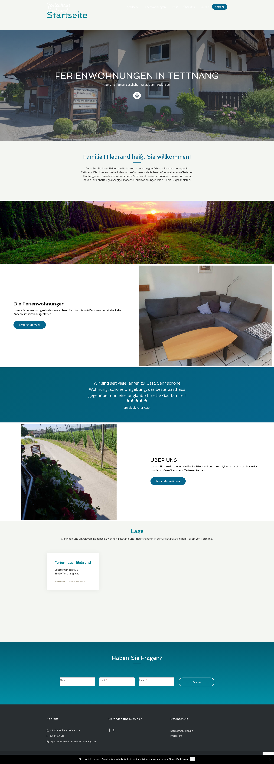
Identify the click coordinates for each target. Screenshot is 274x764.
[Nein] (270, 759)
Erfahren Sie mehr (29, 324)
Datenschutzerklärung (181, 730)
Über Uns (189, 7)
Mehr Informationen (168, 481)
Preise (174, 7)
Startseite (133, 7)
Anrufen (60, 581)
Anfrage (220, 6)
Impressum (176, 735)
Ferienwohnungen (155, 7)
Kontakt (204, 7)
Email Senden (77, 581)
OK (192, 759)
